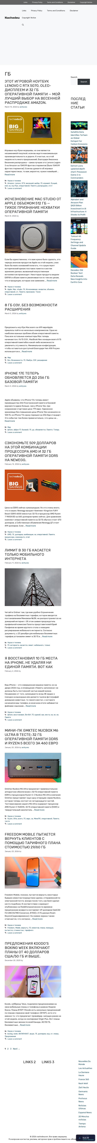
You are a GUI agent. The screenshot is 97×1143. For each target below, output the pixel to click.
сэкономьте (20, 537)
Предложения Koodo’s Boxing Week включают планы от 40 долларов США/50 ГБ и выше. (27, 949)
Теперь (56, 430)
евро (28, 819)
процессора (9, 537)
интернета (14, 645)
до (33, 430)
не (55, 715)
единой (37, 715)
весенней (30, 183)
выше (32, 1034)
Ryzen (9, 819)
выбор (37, 183)
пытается (9, 930)
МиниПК (37, 819)
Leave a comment (14, 188)
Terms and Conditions (55, 2)
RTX (23, 183)
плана (42, 928)
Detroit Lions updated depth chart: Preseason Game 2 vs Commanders (79, 172)
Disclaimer (71, 2)
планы (56, 1034)
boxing (10, 1034)
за (32, 819)
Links (25, 2)
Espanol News (85, 1112)
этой (28, 537)
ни (57, 715)
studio (19, 289)
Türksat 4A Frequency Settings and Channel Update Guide (78, 242)
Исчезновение (31, 289)
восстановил (19, 715)
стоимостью (19, 930)
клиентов (35, 928)
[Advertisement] (48, 48)
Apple (9, 289)
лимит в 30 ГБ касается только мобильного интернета (28, 554)
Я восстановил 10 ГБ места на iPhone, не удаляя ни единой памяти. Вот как (31, 662)
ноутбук (14, 186)
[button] (23, 24)
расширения (42, 360)
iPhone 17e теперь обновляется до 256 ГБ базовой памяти (27, 377)
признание (30, 292)
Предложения (10, 1036)
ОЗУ (34, 360)
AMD (9, 534)
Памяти (34, 186)
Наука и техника (14, 181)
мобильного (39, 645)
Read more (10, 174)
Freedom (10, 928)
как (42, 715)
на (10, 186)
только (47, 645)
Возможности (16, 360)
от (17, 292)
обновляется (40, 430)
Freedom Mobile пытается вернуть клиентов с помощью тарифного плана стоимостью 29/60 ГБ (32, 840)
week (15, 1034)
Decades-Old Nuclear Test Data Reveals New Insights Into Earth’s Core (79, 276)
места (47, 715)
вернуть (24, 928)
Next (16, 1049)
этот (50, 186)
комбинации (28, 534)
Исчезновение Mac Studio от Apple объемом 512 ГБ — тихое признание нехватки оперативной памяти (33, 205)
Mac (14, 289)
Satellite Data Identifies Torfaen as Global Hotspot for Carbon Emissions (79, 138)
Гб (41, 183)
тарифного (29, 930)
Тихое (38, 292)
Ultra (15, 819)
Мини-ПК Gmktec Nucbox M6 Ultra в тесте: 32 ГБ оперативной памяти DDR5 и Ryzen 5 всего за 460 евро (31, 736)
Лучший (54, 183)
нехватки (42, 289)
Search (74, 77)
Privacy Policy (37, 2)
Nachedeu (12, 17)
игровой (46, 183)
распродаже (42, 186)
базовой (25, 430)
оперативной (24, 186)
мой (6, 186)
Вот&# (28, 715)
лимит (30, 645)
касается (23, 645)
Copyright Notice (86, 2)
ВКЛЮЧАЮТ (24, 1034)
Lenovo (18, 183)
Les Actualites (85, 1068)
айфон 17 (17, 430)
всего (20, 819)
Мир (9, 358)
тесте (7, 821)
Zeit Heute (84, 1087)
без (8, 360)
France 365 (84, 1079)
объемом (50, 289)
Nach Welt (83, 1083)
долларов (19, 534)
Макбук (29, 360)
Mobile (17, 928)
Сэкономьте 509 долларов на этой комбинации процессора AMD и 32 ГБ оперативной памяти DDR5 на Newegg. (31, 451)
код (48, 1034)
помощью (49, 928)
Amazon (10, 183)
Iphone (10, 430)
